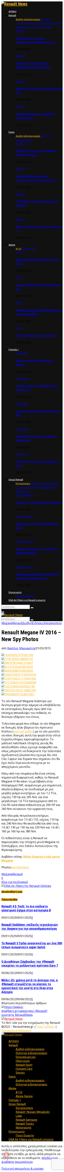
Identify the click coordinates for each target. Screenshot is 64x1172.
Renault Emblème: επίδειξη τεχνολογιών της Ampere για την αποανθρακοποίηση (29, 927)
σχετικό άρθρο (23, 731)
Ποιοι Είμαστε (25, 596)
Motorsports (23, 1127)
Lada (19, 1116)
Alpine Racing (24, 1096)
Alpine (12, 244)
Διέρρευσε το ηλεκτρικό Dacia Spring (38, 502)
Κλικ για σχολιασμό (14, 882)
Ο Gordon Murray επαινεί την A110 (36, 335)
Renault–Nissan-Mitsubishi (33, 1112)
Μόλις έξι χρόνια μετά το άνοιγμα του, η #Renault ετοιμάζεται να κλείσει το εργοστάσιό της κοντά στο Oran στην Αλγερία (29, 986)
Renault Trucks (25, 1123)
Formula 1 (14, 349)
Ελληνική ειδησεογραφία (31, 1053)
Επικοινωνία (15, 592)
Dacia (11, 132)
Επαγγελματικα (25, 1057)
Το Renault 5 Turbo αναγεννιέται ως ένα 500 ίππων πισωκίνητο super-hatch (31, 945)
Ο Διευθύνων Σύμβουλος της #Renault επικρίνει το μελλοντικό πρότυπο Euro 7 (29, 964)
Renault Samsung (26, 1120)
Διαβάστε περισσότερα (17, 1162)
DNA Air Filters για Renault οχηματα (27, 600)
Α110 (19, 252)
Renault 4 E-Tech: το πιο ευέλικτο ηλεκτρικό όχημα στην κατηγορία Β (26, 908)
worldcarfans (20, 867)
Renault (12, 15)
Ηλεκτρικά (23, 1061)
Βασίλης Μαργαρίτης (21, 648)
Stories (20, 1072)
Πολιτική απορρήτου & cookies (22, 1169)
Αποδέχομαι (50, 1158)
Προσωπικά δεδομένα (16, 1031)
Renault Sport (24, 1065)
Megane (6, 623)
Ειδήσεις (38, 623)
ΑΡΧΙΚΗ (12, 11)
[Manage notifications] (6, 1155)
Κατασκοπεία (24, 495)
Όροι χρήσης (46, 1027)
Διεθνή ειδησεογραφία (30, 1049)
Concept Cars (24, 1068)
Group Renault (16, 479)
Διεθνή (20, 31)
